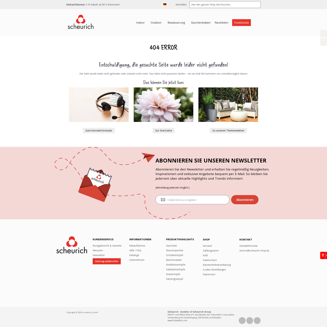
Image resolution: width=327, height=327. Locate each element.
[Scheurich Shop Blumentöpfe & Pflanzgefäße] (80, 22)
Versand (207, 245)
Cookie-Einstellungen (214, 269)
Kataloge (134, 255)
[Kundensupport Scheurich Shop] (99, 89)
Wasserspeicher (174, 250)
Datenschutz (210, 260)
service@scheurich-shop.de (254, 250)
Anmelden (181, 4)
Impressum (209, 274)
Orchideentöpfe (174, 255)
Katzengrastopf (174, 278)
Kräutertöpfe (173, 274)
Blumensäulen (174, 259)
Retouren (98, 250)
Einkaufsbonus (137, 245)
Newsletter (99, 255)
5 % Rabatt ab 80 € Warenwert (102, 4)
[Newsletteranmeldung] (323, 42)
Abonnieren (244, 200)
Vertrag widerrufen (106, 261)
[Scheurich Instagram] (257, 320)
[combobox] (225, 4)
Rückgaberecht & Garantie (107, 245)
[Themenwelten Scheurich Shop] (228, 89)
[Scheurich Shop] (163, 89)
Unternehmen (136, 259)
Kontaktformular (248, 245)
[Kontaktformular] (323, 34)
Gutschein (171, 245)
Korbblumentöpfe (175, 264)
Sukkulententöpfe (175, 269)
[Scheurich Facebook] (242, 320)
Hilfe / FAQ (135, 250)
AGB (205, 255)
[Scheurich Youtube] (250, 320)
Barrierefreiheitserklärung (217, 264)
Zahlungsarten (211, 250)
